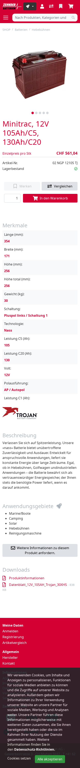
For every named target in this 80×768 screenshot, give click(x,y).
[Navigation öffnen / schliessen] (7, 17)
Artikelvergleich (14, 642)
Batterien (21, 30)
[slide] (32, 113)
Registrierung (13, 637)
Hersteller (10, 657)
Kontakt (8, 663)
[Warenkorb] (72, 6)
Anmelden (10, 631)
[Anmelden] (42, 6)
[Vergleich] (52, 6)
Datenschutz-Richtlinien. (34, 749)
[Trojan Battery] (19, 412)
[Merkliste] (61, 6)
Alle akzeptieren (50, 759)
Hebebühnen (41, 30)
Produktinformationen (26, 578)
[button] (76, 168)
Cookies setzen (19, 758)
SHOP (6, 30)
